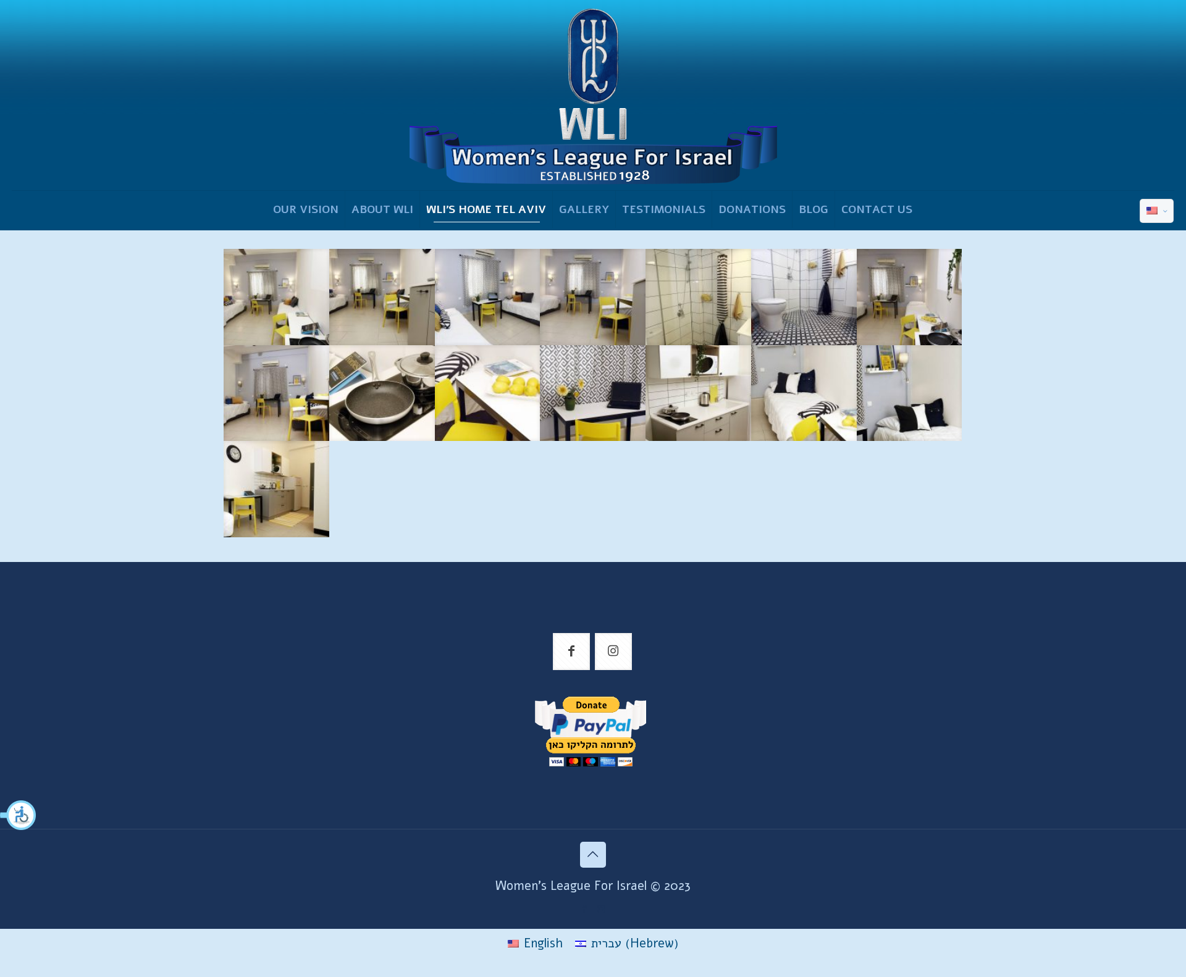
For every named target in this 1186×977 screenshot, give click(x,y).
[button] (18, 815)
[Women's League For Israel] (593, 95)
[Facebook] (584, 909)
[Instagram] (601, 909)
